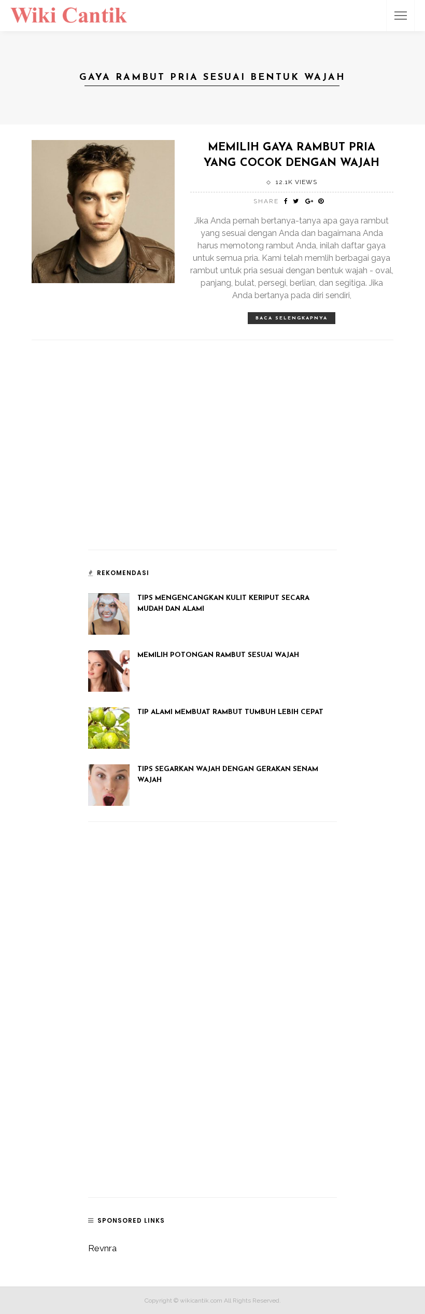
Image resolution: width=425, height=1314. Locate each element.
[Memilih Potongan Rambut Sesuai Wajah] (109, 670)
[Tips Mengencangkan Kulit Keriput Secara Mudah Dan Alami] (109, 613)
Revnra (102, 1248)
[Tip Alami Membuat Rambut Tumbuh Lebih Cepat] (109, 727)
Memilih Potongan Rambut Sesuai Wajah (218, 655)
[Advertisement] (166, 465)
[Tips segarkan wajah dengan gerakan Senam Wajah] (109, 784)
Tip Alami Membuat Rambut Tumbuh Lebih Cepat (230, 712)
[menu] (400, 15)
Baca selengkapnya (292, 318)
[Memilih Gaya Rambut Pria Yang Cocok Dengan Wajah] (103, 210)
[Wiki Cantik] (68, 14)
